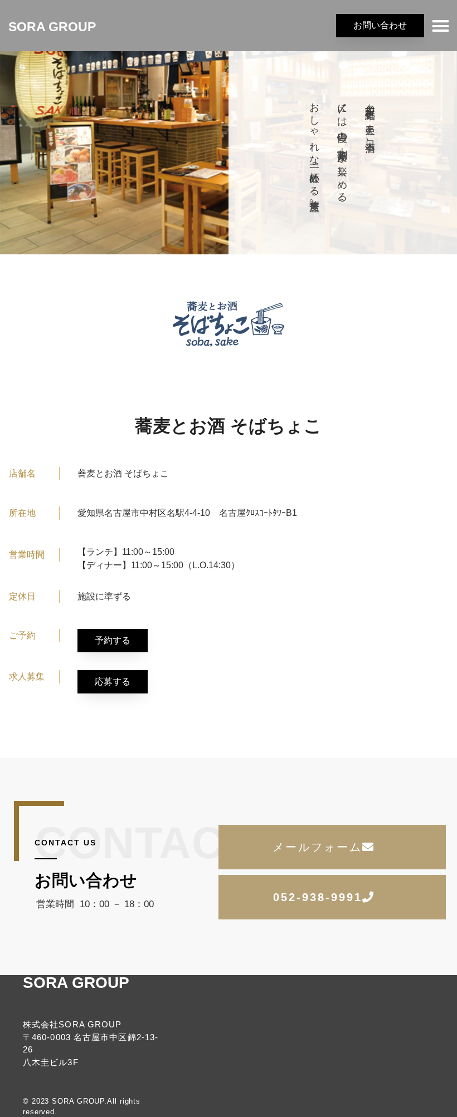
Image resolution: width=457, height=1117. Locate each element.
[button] (441, 26)
